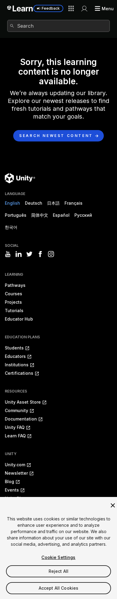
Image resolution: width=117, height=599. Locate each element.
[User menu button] (84, 8)
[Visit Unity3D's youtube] (8, 254)
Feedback (51, 8)
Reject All (58, 571)
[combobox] (58, 26)
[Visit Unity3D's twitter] (29, 254)
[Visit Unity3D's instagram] (51, 254)
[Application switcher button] (71, 8)
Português (15, 215)
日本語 (53, 203)
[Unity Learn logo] (20, 8)
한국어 (11, 227)
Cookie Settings (58, 557)
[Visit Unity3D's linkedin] (19, 254)
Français (73, 203)
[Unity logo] (20, 178)
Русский (83, 215)
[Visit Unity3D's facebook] (40, 254)
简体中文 (39, 215)
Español (61, 215)
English (12, 203)
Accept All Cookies (59, 588)
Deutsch (33, 203)
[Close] (112, 505)
